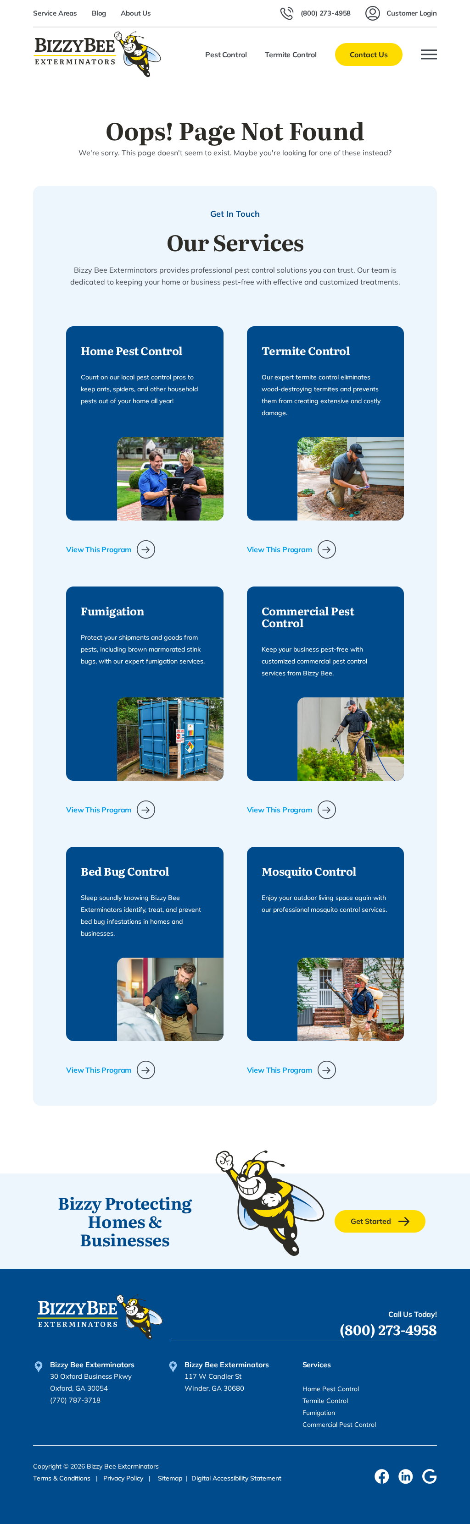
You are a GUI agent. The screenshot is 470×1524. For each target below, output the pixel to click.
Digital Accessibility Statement (236, 1478)
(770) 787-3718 (75, 1400)
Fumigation (318, 1413)
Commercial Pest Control (339, 1424)
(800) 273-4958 (388, 1329)
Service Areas (55, 13)
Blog (99, 13)
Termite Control (325, 1401)
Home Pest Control (330, 1389)
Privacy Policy (124, 1478)
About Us (136, 13)
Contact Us (369, 54)
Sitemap (170, 1478)
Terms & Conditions (62, 1478)
